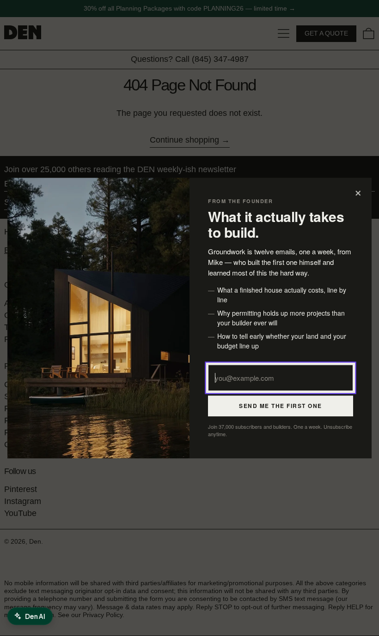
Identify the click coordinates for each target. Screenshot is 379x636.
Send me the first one (280, 406)
